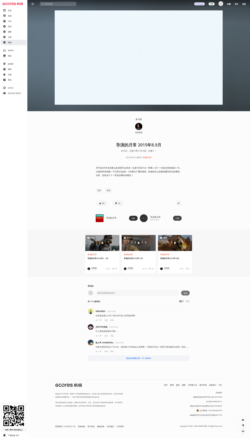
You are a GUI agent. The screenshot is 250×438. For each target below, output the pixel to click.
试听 (133, 218)
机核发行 (212, 385)
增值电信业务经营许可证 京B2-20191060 (207, 397)
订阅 (177, 218)
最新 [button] (188, 301)
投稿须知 (81, 426)
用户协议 (91, 426)
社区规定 (110, 426)
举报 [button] (112, 320)
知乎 (166, 385)
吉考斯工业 (192, 385)
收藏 (229, 4)
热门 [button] (181, 301)
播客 (184, 385)
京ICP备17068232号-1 (214, 401)
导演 (99, 190)
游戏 (108, 190)
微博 (172, 385)
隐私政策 (100, 426)
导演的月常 (147, 157)
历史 (236, 4)
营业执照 (219, 392)
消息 (244, 4)
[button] (102, 203)
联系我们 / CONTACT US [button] (65, 426)
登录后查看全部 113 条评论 (138, 358)
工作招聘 (120, 426)
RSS (220, 385)
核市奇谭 (203, 385)
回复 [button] (106, 320)
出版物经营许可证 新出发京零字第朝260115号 (206, 415)
